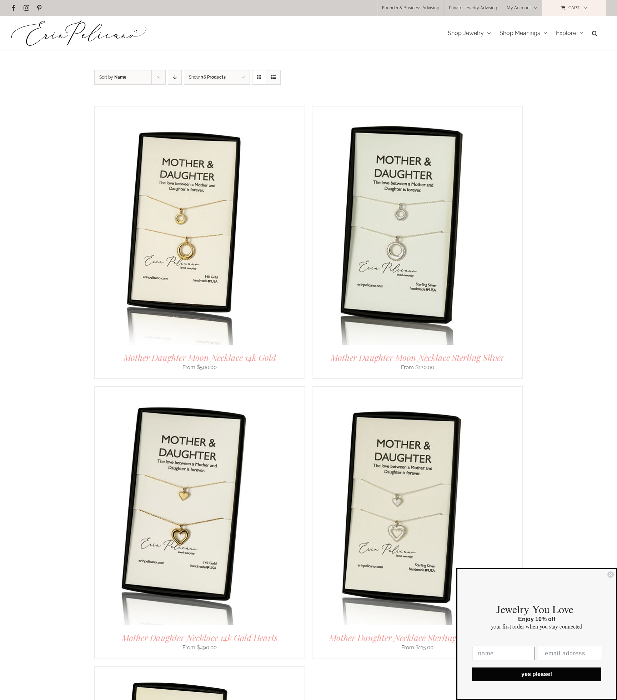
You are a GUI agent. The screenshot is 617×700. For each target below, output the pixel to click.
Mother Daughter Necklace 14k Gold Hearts (199, 637)
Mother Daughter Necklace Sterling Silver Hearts (417, 637)
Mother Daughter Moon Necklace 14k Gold (200, 357)
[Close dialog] (610, 574)
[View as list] (273, 77)
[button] (594, 33)
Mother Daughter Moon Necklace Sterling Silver (417, 357)
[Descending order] (175, 77)
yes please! (536, 674)
